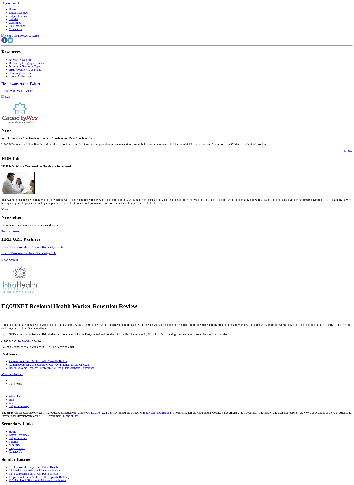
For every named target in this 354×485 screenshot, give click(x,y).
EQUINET (24, 340)
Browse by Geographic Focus (26, 63)
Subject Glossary (19, 406)
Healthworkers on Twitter (20, 84)
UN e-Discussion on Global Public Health (33, 473)
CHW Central (9, 259)
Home (12, 431)
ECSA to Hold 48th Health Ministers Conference (37, 480)
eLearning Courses (20, 73)
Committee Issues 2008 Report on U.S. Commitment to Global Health (49, 364)
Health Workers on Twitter (16, 90)
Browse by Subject (20, 59)
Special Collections (20, 76)
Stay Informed (17, 448)
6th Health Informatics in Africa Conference (34, 470)
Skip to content (10, 3)
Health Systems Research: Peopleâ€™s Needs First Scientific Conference (51, 367)
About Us (14, 396)
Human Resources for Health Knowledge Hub (28, 253)
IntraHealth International (157, 412)
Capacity (96, 412)
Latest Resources (19, 434)
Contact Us (15, 451)
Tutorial (13, 441)
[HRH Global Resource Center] (20, 35)
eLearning (15, 444)
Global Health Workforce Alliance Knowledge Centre (32, 247)
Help (12, 399)
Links (12, 403)
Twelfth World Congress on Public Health (33, 467)
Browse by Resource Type (24, 66)
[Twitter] (7, 97)
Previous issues (10, 231)
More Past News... (12, 374)
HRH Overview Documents (25, 69)
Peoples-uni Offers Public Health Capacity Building (39, 361)
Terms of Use (70, 415)
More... (348, 150)
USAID (112, 412)
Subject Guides (18, 438)
